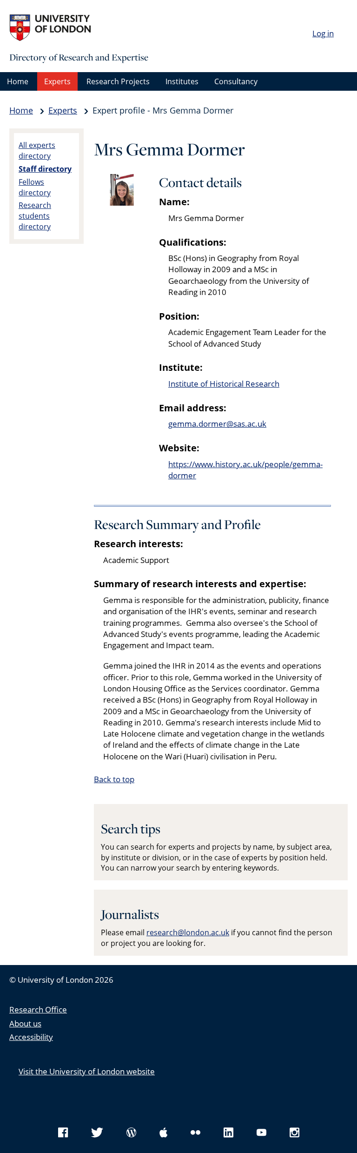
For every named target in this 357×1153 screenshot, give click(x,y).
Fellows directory (35, 187)
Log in (323, 33)
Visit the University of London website (87, 1071)
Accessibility (31, 1037)
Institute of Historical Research (223, 383)
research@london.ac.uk (187, 932)
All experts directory (37, 150)
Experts (57, 81)
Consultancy (236, 81)
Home (17, 81)
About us (25, 1023)
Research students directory (35, 216)
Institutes (181, 81)
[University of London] (79, 28)
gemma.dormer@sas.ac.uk (217, 423)
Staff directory (45, 169)
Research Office (38, 1009)
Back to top (114, 779)
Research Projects (118, 81)
